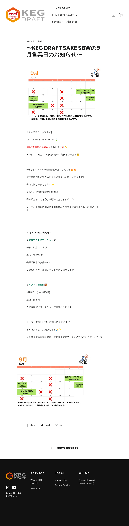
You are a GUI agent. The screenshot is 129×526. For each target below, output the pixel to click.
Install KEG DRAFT (63, 15)
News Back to (67, 447)
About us (72, 22)
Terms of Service (62, 485)
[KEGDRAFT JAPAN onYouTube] (14, 487)
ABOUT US (35, 488)
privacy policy (61, 480)
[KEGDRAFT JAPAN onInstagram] (8, 487)
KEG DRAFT (63, 8)
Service (57, 22)
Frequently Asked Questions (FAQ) (87, 482)
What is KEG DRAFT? (36, 482)
